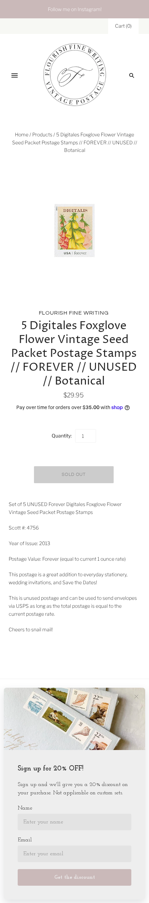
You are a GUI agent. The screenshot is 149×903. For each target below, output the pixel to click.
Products (42, 134)
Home (21, 134)
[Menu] (14, 75)
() (123, 26)
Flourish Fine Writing (74, 313)
